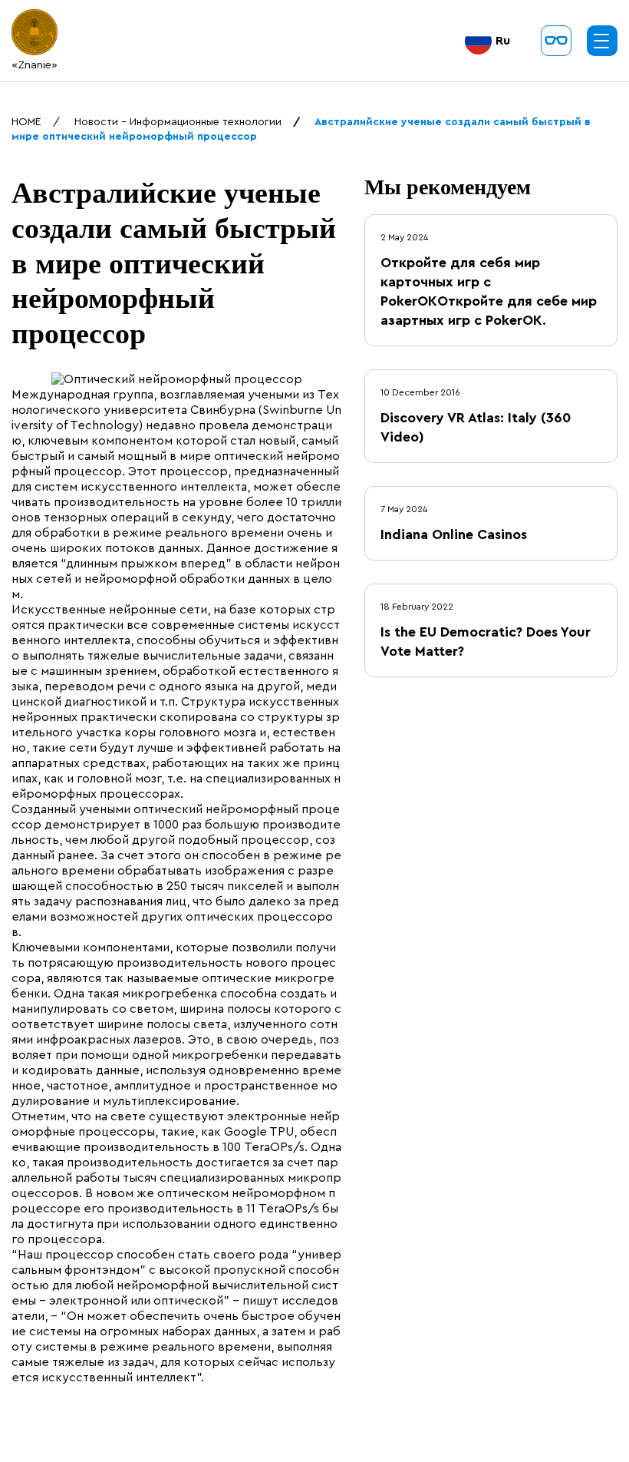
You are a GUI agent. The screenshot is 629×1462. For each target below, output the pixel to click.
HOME (26, 122)
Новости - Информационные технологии (178, 122)
